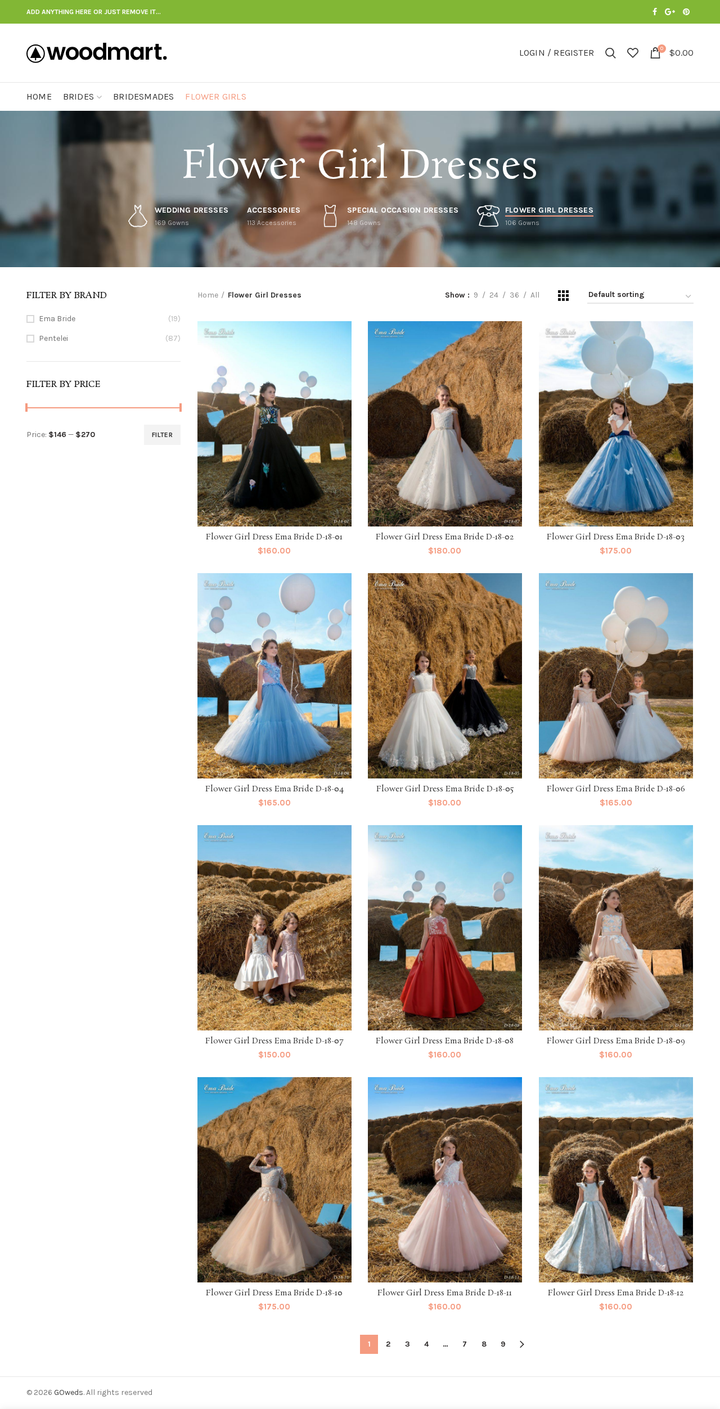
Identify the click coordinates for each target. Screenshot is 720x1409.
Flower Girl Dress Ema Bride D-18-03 (616, 537)
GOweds (68, 1392)
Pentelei (53, 338)
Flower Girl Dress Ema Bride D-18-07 (274, 1041)
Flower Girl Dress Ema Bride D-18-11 (444, 1293)
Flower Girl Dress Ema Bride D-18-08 (445, 1041)
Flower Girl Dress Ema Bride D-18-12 (615, 1293)
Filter (162, 435)
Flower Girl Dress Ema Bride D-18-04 (274, 789)
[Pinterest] (686, 11)
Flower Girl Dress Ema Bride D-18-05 (445, 789)
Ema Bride (57, 318)
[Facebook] (655, 11)
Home (207, 295)
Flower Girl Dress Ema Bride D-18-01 (274, 537)
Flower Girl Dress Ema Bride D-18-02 (445, 537)
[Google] (670, 11)
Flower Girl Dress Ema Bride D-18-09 (616, 1041)
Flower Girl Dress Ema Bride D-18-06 (616, 789)
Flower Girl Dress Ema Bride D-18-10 (274, 1293)
